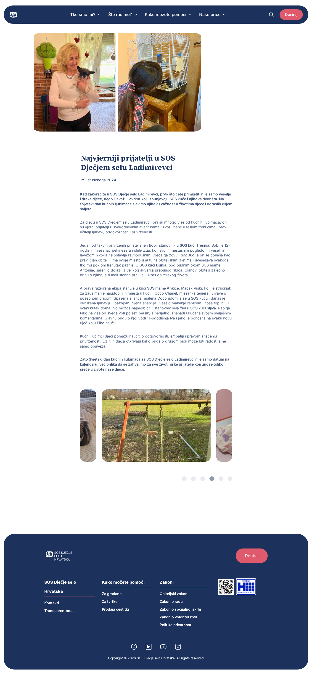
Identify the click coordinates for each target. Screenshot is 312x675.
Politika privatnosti (176, 624)
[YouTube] (163, 646)
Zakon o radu (171, 601)
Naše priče (210, 14)
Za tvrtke (109, 601)
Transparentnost (59, 610)
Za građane (112, 593)
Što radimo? (120, 14)
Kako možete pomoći (165, 14)
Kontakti (51, 603)
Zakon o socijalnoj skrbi (180, 609)
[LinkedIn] (148, 646)
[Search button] (271, 14)
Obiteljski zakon (174, 593)
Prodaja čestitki (115, 609)
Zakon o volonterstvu (178, 617)
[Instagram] (178, 646)
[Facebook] (134, 646)
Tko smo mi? (82, 14)
